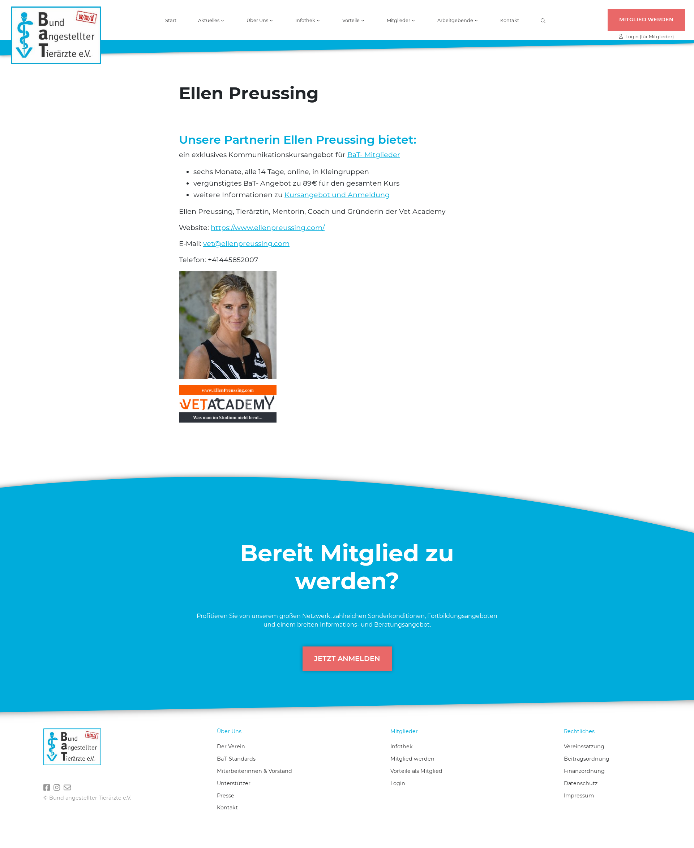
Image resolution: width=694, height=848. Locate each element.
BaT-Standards (236, 759)
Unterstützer (233, 783)
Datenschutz (580, 783)
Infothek (401, 746)
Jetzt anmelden (347, 658)
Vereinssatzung (584, 746)
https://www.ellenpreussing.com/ (268, 227)
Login (397, 783)
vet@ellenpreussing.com (246, 243)
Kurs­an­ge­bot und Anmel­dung (337, 194)
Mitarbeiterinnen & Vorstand (254, 771)
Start (170, 20)
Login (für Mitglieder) (648, 36)
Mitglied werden (646, 19)
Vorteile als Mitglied (416, 771)
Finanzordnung (584, 771)
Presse (225, 795)
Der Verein (231, 746)
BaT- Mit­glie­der (373, 154)
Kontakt (509, 20)
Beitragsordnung (586, 759)
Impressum (579, 795)
